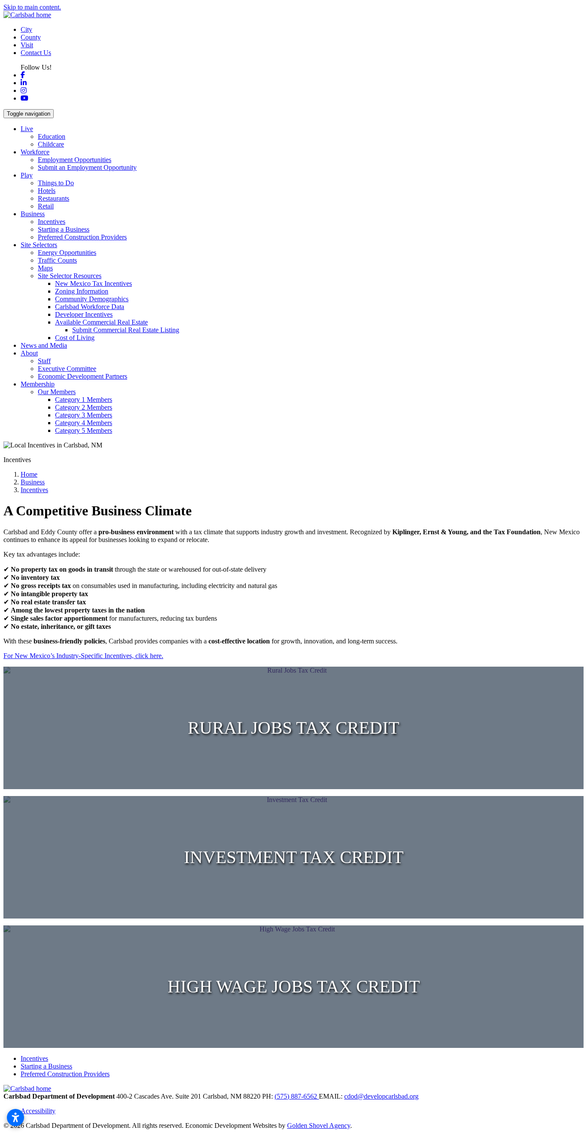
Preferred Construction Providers (82, 237)
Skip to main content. (32, 7)
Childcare (51, 144)
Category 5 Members (83, 430)
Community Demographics (91, 299)
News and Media (44, 345)
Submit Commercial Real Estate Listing (125, 330)
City (26, 29)
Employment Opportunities (74, 159)
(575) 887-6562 (297, 1096)
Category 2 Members (83, 407)
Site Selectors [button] (39, 244)
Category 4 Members (83, 422)
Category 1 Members (83, 399)
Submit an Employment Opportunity (87, 167)
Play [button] (27, 175)
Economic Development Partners (82, 376)
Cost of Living (75, 337)
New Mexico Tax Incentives (93, 283)
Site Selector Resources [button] (69, 275)
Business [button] (33, 213)
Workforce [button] (35, 152)
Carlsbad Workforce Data (89, 306)
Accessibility (38, 1111)
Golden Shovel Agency (318, 1125)
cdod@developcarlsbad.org (381, 1096)
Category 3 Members (83, 415)
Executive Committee (67, 368)
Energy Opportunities (67, 252)
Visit (27, 45)
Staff (44, 360)
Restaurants (53, 198)
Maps (45, 268)
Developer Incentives (84, 314)
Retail (46, 206)
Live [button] (27, 128)
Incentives (51, 221)
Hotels (46, 190)
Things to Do (56, 183)
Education (51, 136)
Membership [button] (38, 384)
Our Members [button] (57, 391)
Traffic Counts (57, 260)
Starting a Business (63, 229)
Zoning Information (81, 291)
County (31, 37)
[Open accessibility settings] (15, 1117)
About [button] (29, 353)
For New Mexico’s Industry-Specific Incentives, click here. (83, 655)
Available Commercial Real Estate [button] (101, 322)
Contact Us (36, 52)
